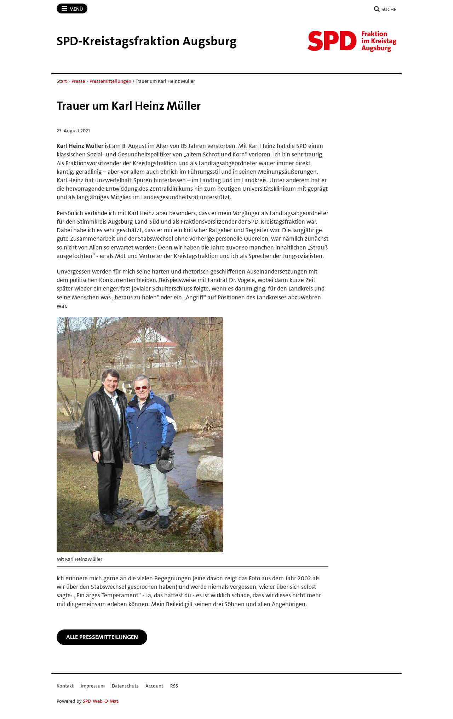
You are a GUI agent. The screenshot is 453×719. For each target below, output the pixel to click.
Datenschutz (125, 686)
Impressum (93, 686)
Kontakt (65, 686)
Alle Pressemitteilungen (102, 637)
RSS (174, 686)
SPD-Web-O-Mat (100, 701)
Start (62, 81)
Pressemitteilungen (110, 81)
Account (154, 686)
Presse (78, 81)
